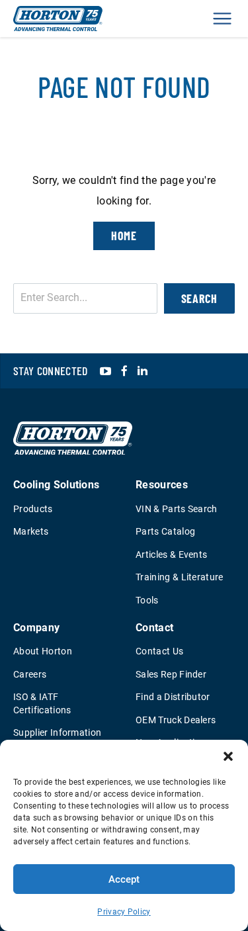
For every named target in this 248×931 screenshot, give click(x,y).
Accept (124, 879)
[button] (228, 756)
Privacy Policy (123, 911)
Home (124, 235)
